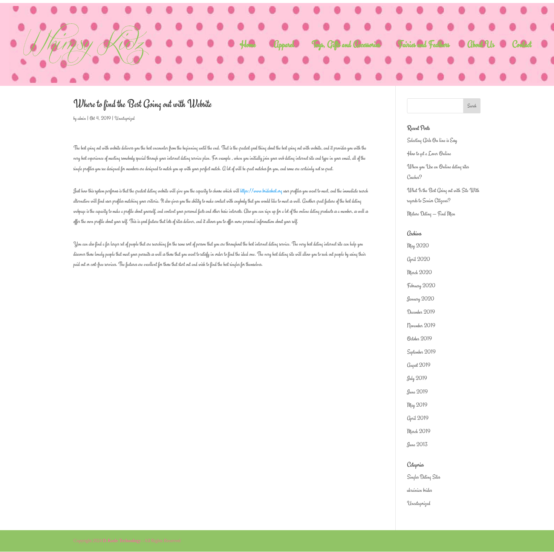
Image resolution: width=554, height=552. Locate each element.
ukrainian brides (419, 490)
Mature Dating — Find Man (431, 213)
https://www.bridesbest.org (261, 190)
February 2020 (421, 285)
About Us (480, 46)
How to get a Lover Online (429, 153)
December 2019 (421, 312)
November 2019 (421, 325)
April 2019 (418, 418)
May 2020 (418, 245)
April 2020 (418, 259)
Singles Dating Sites (423, 476)
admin (82, 118)
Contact (522, 46)
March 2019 (418, 431)
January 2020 (420, 298)
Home (248, 46)
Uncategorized (125, 118)
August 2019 (418, 365)
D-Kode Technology (122, 540)
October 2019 (419, 338)
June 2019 (417, 391)
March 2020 (419, 272)
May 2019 (417, 405)
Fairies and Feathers (424, 46)
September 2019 (421, 351)
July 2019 (417, 378)
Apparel (284, 46)
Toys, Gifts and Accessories (346, 46)
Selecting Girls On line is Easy (432, 140)
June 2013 (417, 444)
